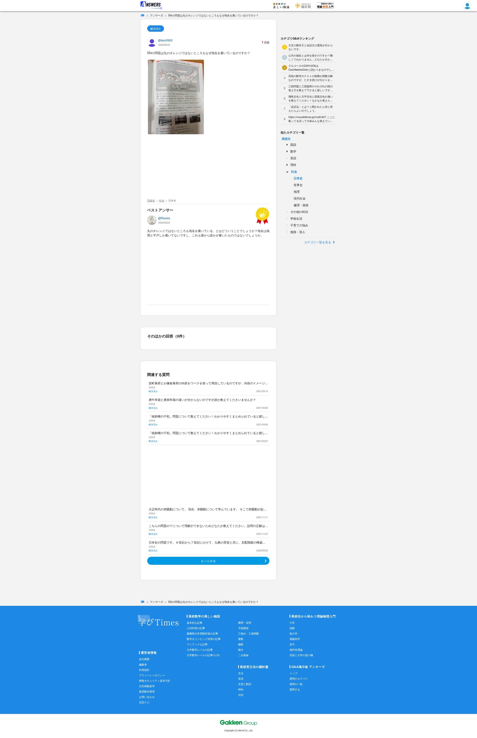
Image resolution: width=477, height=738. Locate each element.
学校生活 (296, 218)
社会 (161, 200)
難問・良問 (244, 622)
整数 (240, 639)
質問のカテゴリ (299, 678)
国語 (293, 144)
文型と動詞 (244, 684)
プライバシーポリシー (152, 675)
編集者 (143, 664)
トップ (293, 673)
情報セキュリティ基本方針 (154, 680)
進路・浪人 (297, 232)
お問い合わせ (147, 697)
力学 (292, 622)
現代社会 (300, 198)
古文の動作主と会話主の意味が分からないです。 (310, 47)
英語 (293, 158)
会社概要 (144, 659)
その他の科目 (299, 212)
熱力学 (293, 633)
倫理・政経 (301, 205)
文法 (240, 673)
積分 (240, 649)
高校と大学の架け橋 (301, 655)
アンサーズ (156, 15)
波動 (292, 628)
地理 (297, 191)
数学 (293, 151)
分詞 (240, 695)
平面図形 (243, 628)
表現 (240, 678)
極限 (240, 644)
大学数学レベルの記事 (200, 649)
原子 (292, 644)
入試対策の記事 (196, 628)
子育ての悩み (299, 225)
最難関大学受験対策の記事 (202, 633)
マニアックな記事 (197, 644)
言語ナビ (144, 702)
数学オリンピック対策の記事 (204, 639)
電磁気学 (295, 639)
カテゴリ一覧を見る (317, 242)
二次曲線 (243, 655)
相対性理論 (296, 649)
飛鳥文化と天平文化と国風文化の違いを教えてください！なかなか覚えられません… (310, 98)
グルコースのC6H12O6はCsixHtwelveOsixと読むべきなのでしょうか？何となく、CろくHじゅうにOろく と (311, 68)
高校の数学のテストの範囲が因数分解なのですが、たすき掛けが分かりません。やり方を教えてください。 (310, 78)
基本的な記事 (194, 622)
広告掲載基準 (147, 686)
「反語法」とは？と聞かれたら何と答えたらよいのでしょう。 (310, 108)
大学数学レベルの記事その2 (203, 655)
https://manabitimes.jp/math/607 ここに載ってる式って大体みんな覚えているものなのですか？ (311, 119)
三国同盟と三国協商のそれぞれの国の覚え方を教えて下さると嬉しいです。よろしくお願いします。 (310, 88)
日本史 (172, 200)
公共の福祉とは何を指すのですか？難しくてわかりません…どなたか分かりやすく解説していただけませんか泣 (310, 57)
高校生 (151, 200)
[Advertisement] (208, 169)
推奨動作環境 (147, 691)
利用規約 (144, 670)
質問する (295, 689)
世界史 (298, 185)
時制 (240, 689)
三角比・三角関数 (248, 633)
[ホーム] (142, 15)
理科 (293, 165)
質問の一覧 (296, 684)
